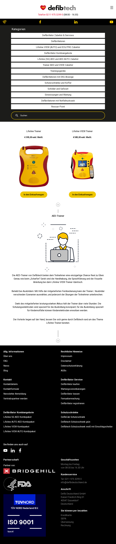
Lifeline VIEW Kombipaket (16, 426)
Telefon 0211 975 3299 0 (50, 14)
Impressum (66, 356)
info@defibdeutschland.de (74, 482)
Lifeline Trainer (33, 131)
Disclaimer (66, 361)
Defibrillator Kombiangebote (18, 412)
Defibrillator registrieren (72, 403)
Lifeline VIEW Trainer (82, 131)
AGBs (63, 370)
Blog (5, 370)
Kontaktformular (11, 389)
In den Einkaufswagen (34, 194)
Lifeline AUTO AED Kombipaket (18, 421)
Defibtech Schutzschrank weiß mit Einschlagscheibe (86, 426)
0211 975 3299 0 (73, 479)
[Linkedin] (76, 22)
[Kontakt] (4, 22)
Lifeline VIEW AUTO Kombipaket (19, 431)
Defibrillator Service (72, 379)
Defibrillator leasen (70, 393)
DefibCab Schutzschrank (73, 417)
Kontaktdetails (10, 384)
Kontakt (7, 379)
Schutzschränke (69, 412)
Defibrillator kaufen (70, 384)
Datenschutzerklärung (71, 365)
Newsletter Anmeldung (14, 393)
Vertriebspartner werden (15, 398)
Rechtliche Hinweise (71, 351)
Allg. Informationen (13, 351)
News (6, 365)
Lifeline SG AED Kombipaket (17, 417)
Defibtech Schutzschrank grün (75, 421)
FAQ (5, 361)
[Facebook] (40, 22)
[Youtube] (111, 22)
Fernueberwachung (70, 398)
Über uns (7, 356)
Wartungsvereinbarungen (73, 389)
